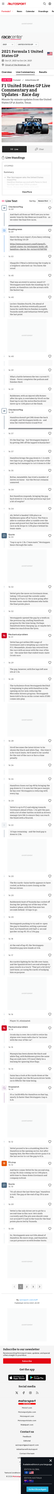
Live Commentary (25, 72)
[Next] (39, 1286)
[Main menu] (3, 3)
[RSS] (37, 1392)
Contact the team (27, 1453)
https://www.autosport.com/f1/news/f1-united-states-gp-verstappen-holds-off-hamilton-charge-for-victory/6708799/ (29, 246)
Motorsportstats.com (27, 1420)
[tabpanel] (27, 732)
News (19, 11)
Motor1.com (27, 1408)
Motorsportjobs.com (27, 1412)
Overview (7, 72)
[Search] (44, 3)
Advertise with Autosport (27, 1449)
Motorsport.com (27, 1416)
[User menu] (49, 3)
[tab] (14, 149)
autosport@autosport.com (27, 1445)
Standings (43, 11)
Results (43, 72)
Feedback (27, 1436)
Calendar (30, 11)
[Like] (49, 208)
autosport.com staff (29, 1300)
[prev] (14, 1286)
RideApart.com (27, 1425)
